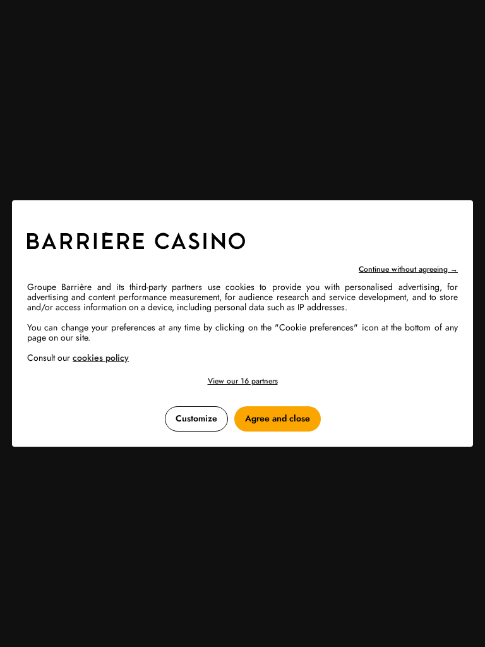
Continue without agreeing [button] (408, 269)
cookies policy (101, 357)
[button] (242, 381)
